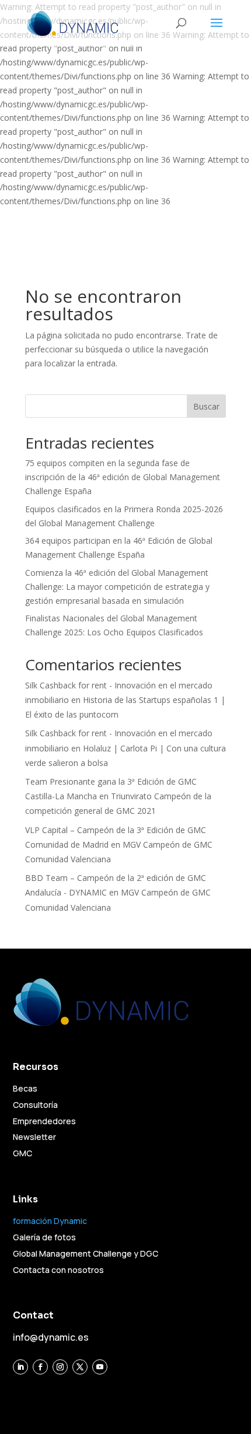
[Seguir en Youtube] (99, 1366)
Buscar (206, 406)
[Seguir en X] (80, 1366)
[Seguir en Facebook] (40, 1366)
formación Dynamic (50, 1220)
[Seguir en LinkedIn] (20, 1366)
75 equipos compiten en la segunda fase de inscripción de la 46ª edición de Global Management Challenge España (122, 476)
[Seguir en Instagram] (60, 1366)
